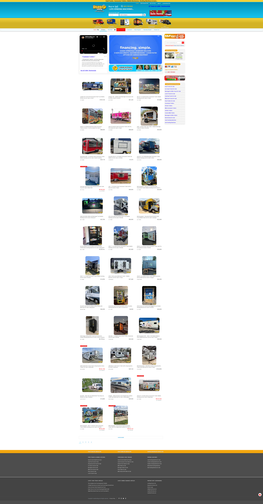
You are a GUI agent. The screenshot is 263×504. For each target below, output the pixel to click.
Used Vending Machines (170, 120)
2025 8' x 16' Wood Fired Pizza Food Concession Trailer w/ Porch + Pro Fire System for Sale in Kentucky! (91, 128)
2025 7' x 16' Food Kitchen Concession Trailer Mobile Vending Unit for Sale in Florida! (120, 247)
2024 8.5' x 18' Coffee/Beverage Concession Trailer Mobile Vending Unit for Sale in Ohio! (148, 157)
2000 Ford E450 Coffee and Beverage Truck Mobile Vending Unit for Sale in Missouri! (91, 217)
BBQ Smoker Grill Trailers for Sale (124, 471)
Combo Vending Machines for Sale (154, 461)
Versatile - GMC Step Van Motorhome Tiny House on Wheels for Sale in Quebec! (92, 396)
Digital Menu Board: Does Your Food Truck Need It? (98, 491)
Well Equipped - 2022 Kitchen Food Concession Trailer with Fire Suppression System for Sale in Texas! (119, 427)
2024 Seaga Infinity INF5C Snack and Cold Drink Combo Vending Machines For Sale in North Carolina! (92, 336)
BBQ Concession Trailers (170, 108)
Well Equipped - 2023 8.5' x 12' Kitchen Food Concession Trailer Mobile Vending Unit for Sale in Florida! (148, 188)
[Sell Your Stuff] (169, 55)
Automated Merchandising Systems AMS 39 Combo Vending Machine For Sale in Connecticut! (120, 306)
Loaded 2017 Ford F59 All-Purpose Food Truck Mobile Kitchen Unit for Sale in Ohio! (92, 97)
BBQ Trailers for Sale (122, 465)
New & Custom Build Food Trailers (125, 459)
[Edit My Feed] (114, 29)
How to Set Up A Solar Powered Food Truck (97, 487)
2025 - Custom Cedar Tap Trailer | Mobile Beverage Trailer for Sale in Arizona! (148, 127)
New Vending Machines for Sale (153, 467)
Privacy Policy (112, 498)
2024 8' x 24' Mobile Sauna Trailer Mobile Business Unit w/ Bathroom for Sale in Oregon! (148, 276)
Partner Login (150, 487)
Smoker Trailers (168, 110)
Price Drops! (122, 29)
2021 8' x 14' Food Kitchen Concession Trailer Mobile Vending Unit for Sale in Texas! (149, 97)
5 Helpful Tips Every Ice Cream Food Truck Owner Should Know (101, 485)
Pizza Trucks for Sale (92, 471)
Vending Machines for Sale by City (155, 451)
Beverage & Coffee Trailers (171, 115)
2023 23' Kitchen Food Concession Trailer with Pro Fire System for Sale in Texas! (119, 127)
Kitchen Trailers (168, 105)
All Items (103, 29)
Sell (116, 6)
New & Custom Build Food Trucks (95, 459)
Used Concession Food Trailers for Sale (125, 461)
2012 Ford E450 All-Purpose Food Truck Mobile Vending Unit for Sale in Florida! (119, 217)
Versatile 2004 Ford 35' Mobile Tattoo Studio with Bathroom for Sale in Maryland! (91, 306)
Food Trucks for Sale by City (94, 451)
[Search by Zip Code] (144, 15)
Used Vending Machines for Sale (153, 459)
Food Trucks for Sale (169, 86)
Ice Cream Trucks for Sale (171, 89)
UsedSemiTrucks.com (151, 493)
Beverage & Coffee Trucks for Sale (173, 91)
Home (137, 3)
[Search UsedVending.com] (183, 43)
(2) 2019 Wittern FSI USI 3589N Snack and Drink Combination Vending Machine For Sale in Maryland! (92, 247)
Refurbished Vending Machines (153, 465)
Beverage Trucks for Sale (93, 467)
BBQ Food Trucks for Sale (171, 98)
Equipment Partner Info (152, 485)
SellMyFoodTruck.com (151, 489)
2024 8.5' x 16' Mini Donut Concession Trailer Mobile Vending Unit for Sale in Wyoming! (149, 396)
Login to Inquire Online (171, 69)
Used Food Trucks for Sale (93, 461)
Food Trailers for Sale (170, 101)
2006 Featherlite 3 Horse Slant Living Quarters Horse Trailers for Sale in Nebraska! (92, 366)
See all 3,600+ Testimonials (88, 70)
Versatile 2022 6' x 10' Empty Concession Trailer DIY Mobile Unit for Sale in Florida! (120, 157)
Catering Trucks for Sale (170, 96)
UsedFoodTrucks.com (151, 491)
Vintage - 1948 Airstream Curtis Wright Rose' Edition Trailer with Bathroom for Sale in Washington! (120, 396)
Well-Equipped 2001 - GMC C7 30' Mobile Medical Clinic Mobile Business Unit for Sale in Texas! (148, 336)
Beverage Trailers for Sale (123, 467)
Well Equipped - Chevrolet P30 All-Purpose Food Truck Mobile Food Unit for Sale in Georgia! (148, 217)
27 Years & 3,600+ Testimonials (159, 6)
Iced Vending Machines (170, 122)
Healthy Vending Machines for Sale (154, 463)
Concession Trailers (169, 103)
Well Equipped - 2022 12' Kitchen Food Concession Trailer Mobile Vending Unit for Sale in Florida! (91, 426)
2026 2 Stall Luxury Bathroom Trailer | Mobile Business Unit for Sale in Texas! (118, 276)
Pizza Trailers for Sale (122, 469)
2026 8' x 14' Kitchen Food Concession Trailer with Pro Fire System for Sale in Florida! (149, 247)
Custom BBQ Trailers (170, 113)
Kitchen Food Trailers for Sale (124, 463)
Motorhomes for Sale (170, 117)
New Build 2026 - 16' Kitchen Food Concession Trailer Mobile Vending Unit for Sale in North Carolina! (92, 157)
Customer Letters (88, 57)
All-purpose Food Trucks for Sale (94, 463)
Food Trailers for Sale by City (124, 451)
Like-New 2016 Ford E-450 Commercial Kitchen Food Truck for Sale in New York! (92, 187)
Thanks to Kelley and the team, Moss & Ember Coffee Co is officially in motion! (92, 60)
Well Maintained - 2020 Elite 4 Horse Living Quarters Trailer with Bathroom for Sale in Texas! (149, 366)
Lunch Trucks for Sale (170, 93)
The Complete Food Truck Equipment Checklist (97, 483)
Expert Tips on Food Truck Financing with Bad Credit (98, 489)
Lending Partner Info (151, 483)
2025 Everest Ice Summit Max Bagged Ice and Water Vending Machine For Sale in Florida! (149, 306)
